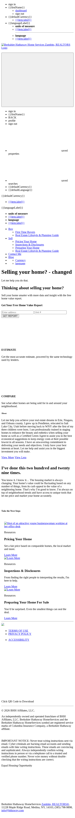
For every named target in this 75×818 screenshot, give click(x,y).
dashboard (21, 10)
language (20, 263)
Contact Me (14, 254)
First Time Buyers (25, 232)
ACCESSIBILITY (18, 639)
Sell (10, 238)
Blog (11, 257)
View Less (20, 457)
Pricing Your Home (26, 241)
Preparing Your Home (27, 247)
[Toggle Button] (37, 80)
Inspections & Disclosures (29, 244)
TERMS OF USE (18, 630)
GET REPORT (10, 316)
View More (7, 457)
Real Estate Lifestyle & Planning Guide (37, 235)
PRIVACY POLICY (19, 633)
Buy (10, 228)
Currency (20, 260)
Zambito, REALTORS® (55, 804)
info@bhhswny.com (12, 810)
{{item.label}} (23, 19)
